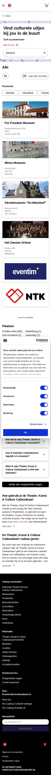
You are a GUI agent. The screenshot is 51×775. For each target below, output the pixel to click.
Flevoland (28, 93)
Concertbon (7, 606)
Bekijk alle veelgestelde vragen (25, 484)
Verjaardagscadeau (11, 614)
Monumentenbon (10, 602)
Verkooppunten (9, 656)
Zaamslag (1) (33, 335)
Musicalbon (7, 610)
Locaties (6, 648)
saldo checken (20, 521)
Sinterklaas (7, 623)
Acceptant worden (11, 664)
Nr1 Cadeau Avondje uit (13, 708)
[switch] (44, 396)
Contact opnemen (10, 682)
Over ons (6, 699)
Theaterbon (7, 598)
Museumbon (8, 594)
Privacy (5, 756)
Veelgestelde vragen (12, 678)
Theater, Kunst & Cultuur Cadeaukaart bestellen (14, 638)
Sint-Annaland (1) (11, 335)
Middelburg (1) (33, 331)
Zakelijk (6, 660)
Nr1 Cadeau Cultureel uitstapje (17, 704)
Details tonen (36, 424)
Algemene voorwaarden (12, 752)
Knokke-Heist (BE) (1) (13, 331)
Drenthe (10, 93)
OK (25, 432)
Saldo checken (9, 652)
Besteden (6, 644)
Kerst (4, 619)
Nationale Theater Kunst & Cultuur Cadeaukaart (15, 588)
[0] (46, 5)
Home (8, 16)
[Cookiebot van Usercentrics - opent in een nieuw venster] (36, 340)
